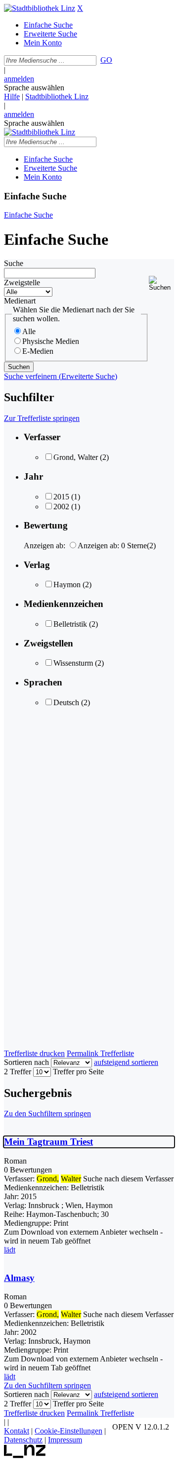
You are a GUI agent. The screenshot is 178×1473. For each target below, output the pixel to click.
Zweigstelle (22, 282)
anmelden (19, 79)
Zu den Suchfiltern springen (47, 1113)
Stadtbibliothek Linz (57, 96)
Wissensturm (73, 663)
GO (106, 60)
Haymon (67, 584)
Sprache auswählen (34, 87)
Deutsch (66, 702)
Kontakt (16, 1431)
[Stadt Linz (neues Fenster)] (25, 1455)
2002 (61, 506)
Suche (13, 263)
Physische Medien (50, 341)
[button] (161, 283)
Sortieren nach (26, 1062)
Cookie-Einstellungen (68, 1431)
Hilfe (12, 96)
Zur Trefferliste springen (42, 418)
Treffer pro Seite (78, 1071)
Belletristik (70, 624)
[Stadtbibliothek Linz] (39, 8)
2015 (61, 496)
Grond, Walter (75, 457)
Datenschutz (23, 1439)
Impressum (65, 1439)
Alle (29, 331)
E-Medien (37, 351)
